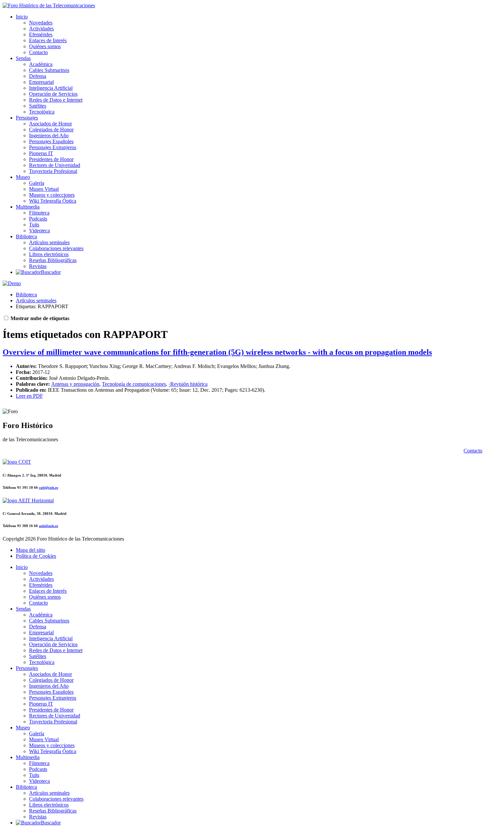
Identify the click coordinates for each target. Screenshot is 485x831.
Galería (36, 183)
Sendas (23, 58)
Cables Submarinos (49, 70)
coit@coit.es (48, 487)
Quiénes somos (45, 46)
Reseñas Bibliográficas (53, 260)
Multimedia (28, 207)
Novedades (40, 22)
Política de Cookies (36, 556)
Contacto (38, 52)
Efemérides (40, 34)
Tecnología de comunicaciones (134, 384)
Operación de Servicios (53, 94)
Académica (40, 64)
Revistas (38, 266)
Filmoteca (39, 213)
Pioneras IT (41, 153)
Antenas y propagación (75, 384)
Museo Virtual (44, 189)
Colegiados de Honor (51, 129)
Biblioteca (26, 236)
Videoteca (39, 230)
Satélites (37, 106)
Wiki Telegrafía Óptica (52, 201)
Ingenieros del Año (49, 135)
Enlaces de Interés (48, 40)
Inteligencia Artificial (51, 88)
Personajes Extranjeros (52, 147)
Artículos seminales (49, 242)
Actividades (41, 28)
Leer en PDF (29, 396)
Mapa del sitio (30, 550)
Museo (23, 177)
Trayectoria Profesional (53, 171)
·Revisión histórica (188, 384)
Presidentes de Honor (51, 159)
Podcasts (38, 218)
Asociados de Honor (50, 123)
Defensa (37, 76)
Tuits (34, 224)
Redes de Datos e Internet (55, 100)
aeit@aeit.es (48, 526)
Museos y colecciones (52, 195)
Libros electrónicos (49, 254)
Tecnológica (41, 112)
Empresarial (41, 82)
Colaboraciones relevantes (56, 248)
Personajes (27, 117)
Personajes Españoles (51, 141)
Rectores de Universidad (54, 165)
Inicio (22, 16)
